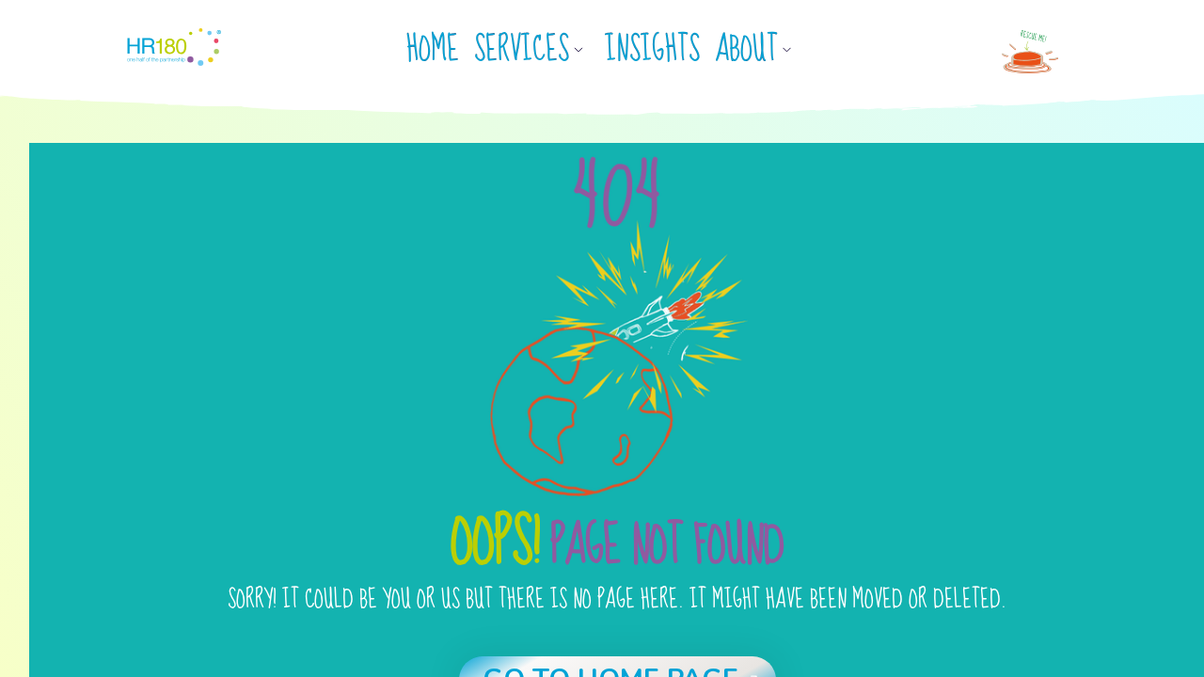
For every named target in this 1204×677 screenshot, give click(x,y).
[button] (535, 50)
